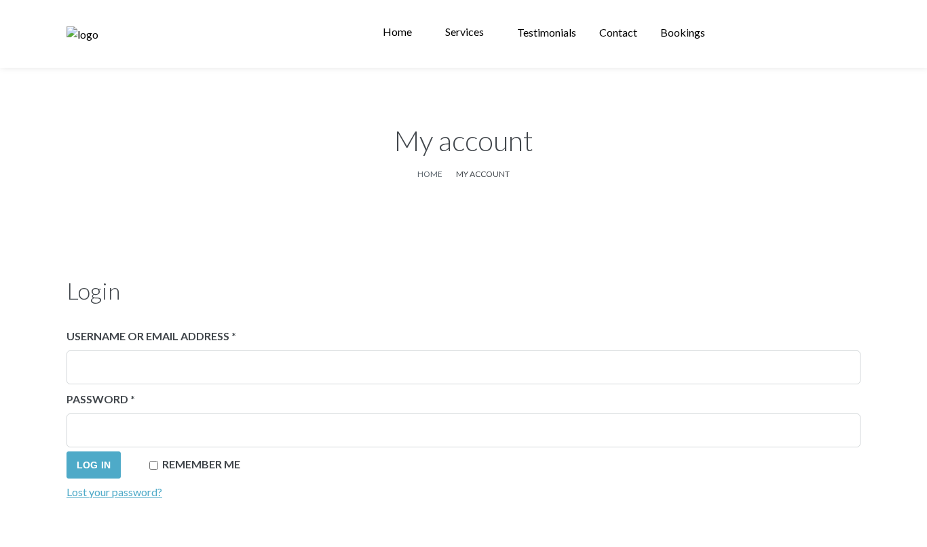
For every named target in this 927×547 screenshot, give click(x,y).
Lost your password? (114, 491)
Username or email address (178, 335)
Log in (94, 465)
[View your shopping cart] (844, 33)
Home (429, 174)
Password (128, 398)
